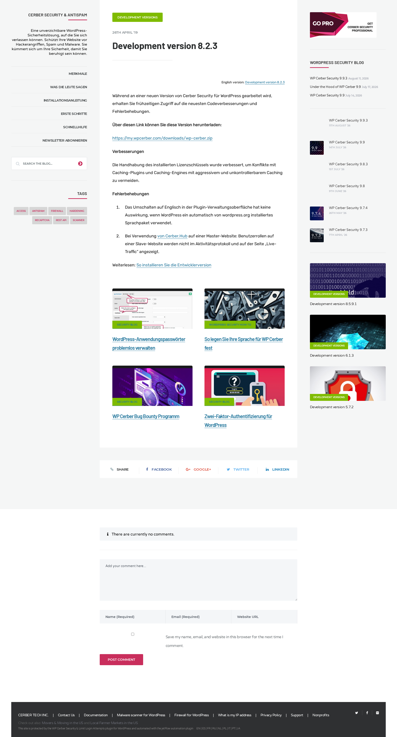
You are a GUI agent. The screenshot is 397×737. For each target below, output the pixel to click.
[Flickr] (375, 713)
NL (219, 728)
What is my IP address (234, 715)
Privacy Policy (271, 715)
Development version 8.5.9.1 (333, 304)
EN (198, 728)
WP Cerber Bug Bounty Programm (145, 416)
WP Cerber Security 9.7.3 (348, 230)
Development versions (137, 17)
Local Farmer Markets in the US (114, 723)
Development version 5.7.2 (332, 407)
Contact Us (66, 715)
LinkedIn (280, 469)
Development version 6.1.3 (332, 355)
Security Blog (127, 324)
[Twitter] (356, 713)
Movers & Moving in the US (62, 723)
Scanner (78, 220)
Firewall (57, 211)
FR (208, 728)
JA (238, 728)
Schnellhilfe (75, 127)
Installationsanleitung (65, 100)
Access (21, 211)
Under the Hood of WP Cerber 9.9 (335, 87)
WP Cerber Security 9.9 (327, 95)
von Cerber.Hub (172, 236)
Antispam (38, 211)
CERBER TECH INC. (33, 715)
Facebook (162, 469)
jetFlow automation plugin (177, 728)
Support (297, 715)
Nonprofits (320, 715)
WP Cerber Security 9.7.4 (348, 208)
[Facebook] (367, 713)
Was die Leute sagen (68, 87)
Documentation (96, 715)
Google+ (202, 469)
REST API (61, 220)
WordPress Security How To (230, 324)
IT (229, 728)
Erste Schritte (74, 114)
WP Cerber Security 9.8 (347, 186)
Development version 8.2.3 (265, 82)
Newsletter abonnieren (65, 140)
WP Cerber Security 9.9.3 (328, 78)
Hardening (77, 211)
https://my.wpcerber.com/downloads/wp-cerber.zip (162, 138)
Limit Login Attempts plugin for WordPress (105, 728)
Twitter (241, 469)
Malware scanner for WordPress (141, 715)
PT (233, 728)
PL (225, 728)
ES (203, 728)
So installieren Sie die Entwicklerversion (173, 265)
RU (214, 728)
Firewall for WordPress (191, 715)
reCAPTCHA (42, 220)
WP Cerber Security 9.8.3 (348, 164)
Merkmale (78, 74)
